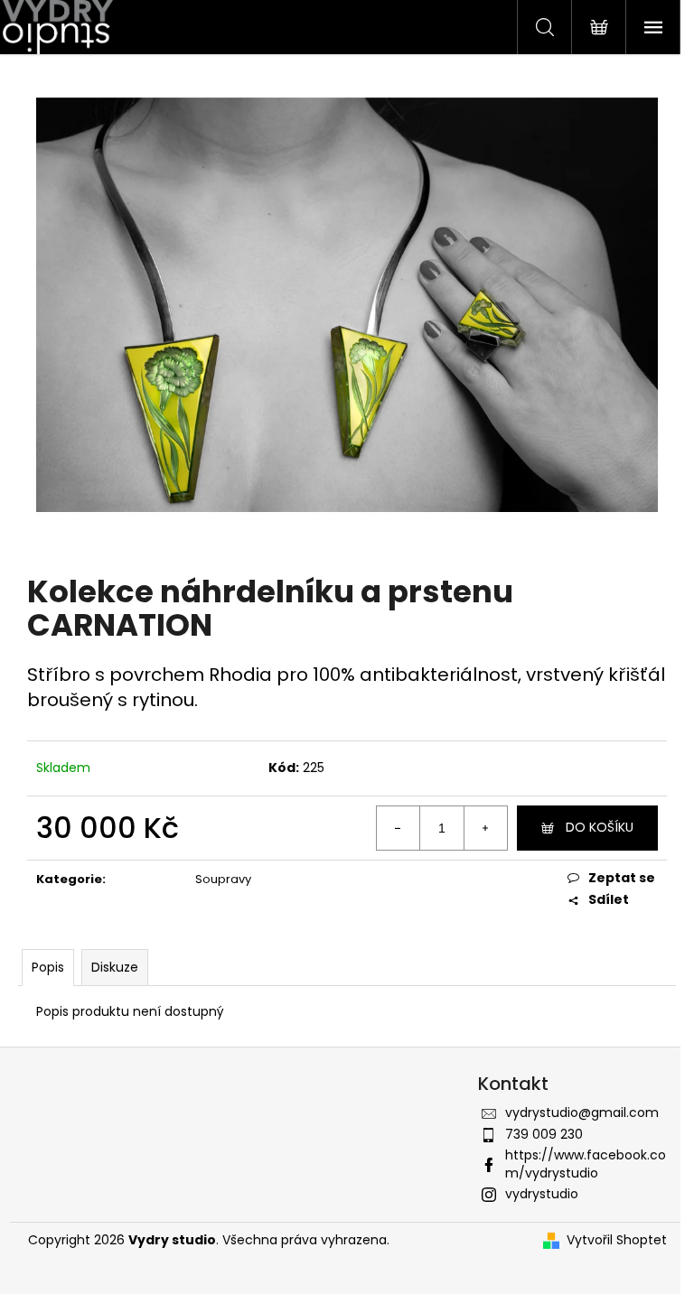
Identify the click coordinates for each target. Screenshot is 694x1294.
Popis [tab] (48, 967)
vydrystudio (541, 1194)
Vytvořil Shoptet (617, 1240)
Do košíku (599, 827)
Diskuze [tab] (114, 967)
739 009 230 (544, 1134)
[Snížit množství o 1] (398, 828)
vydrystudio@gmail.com (582, 1112)
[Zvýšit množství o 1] (485, 828)
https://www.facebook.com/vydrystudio (585, 1163)
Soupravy (223, 879)
